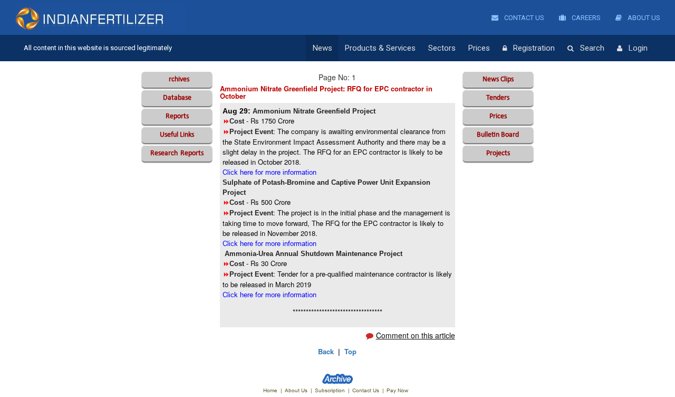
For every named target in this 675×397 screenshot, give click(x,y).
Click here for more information (269, 172)
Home (270, 390)
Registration (534, 48)
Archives (177, 79)
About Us (643, 18)
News (322, 48)
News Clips (498, 79)
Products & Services (380, 48)
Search (592, 48)
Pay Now (397, 390)
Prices (479, 48)
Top (350, 351)
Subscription (330, 390)
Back (326, 351)
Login (638, 48)
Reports (177, 116)
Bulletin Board (498, 135)
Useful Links (177, 135)
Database (177, 98)
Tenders (497, 98)
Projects (498, 153)
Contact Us (523, 18)
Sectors (442, 48)
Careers (585, 18)
